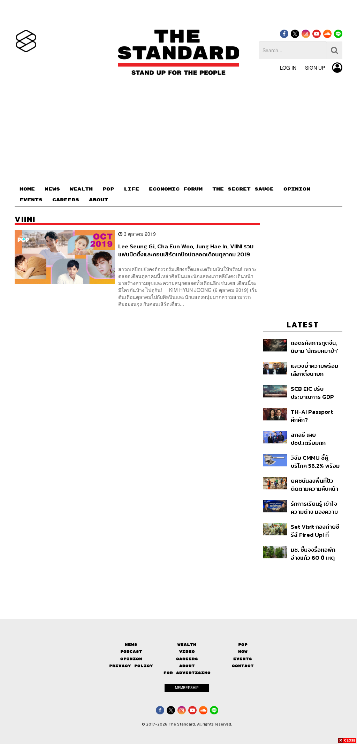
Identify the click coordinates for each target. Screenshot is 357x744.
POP (108, 189)
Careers (187, 659)
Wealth (186, 644)
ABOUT (98, 199)
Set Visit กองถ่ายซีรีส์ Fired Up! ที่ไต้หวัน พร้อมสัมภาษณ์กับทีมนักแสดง (315, 530)
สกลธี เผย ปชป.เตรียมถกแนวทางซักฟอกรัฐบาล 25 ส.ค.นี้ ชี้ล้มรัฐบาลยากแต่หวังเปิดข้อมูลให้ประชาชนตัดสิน (316, 439)
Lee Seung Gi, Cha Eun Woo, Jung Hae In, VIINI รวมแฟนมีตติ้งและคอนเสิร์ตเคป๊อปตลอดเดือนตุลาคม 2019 (185, 250)
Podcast (131, 651)
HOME (27, 189)
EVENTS (31, 199)
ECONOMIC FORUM (176, 189)
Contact (243, 666)
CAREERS (65, 199)
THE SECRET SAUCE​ (243, 189)
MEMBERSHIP (187, 687)
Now (243, 651)
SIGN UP (315, 67)
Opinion (131, 659)
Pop (243, 644)
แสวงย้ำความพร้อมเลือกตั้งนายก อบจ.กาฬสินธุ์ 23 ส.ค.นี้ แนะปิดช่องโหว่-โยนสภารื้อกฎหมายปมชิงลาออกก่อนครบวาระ (316, 370)
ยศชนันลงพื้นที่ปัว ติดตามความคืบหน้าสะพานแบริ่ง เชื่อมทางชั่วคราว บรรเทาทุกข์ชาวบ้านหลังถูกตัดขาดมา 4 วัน (315, 485)
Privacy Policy (131, 666)
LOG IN (288, 67)
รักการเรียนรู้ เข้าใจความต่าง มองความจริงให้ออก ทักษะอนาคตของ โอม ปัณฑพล (316, 508)
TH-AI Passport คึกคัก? (312, 416)
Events (242, 659)
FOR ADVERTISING (187, 673)
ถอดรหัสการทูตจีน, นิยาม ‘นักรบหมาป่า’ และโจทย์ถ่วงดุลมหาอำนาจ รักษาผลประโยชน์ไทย (314, 347)
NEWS (52, 189)
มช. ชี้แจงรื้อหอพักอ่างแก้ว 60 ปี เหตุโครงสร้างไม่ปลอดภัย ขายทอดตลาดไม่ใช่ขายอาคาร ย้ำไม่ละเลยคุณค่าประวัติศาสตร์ (316, 553)
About (187, 666)
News (131, 644)
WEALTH (81, 189)
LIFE (131, 189)
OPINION (296, 189)
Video (187, 651)
